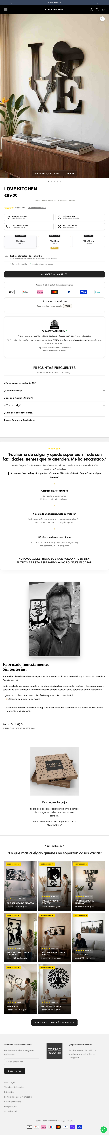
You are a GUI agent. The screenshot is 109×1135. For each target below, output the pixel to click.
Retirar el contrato (12, 1101)
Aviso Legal (9, 1082)
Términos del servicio (14, 1087)
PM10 (67, 306)
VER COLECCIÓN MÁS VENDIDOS (54, 1022)
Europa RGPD (10, 1106)
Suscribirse (15, 1071)
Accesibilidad (10, 1111)
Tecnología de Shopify (65, 1121)
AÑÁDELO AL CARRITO (54, 274)
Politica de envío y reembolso (18, 1097)
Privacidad (9, 1092)
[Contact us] (103, 1129)
